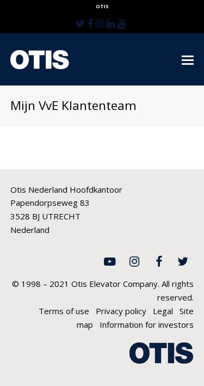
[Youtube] (122, 23)
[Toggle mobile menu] (188, 59)
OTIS (102, 6)
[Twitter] (80, 23)
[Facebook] (90, 23)
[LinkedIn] (111, 23)
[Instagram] (100, 23)
